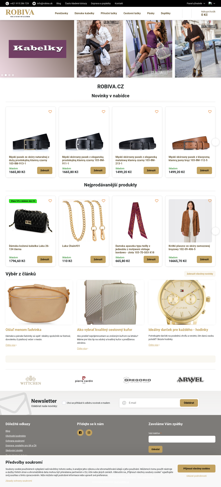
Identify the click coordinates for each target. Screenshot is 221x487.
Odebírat (189, 402)
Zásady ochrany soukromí (19, 480)
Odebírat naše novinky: (44, 406)
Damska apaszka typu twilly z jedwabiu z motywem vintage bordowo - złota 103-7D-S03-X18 (134, 249)
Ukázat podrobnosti (196, 476)
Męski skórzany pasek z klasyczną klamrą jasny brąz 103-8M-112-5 (189, 158)
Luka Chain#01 (71, 245)
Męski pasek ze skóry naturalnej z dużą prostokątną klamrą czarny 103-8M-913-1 (29, 160)
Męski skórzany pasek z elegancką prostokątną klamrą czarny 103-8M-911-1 (83, 160)
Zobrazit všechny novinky (200, 273)
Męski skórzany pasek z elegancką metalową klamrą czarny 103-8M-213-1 (136, 160)
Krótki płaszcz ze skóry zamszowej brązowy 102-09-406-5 (189, 247)
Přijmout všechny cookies (196, 468)
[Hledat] (186, 13)
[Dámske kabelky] (110, 49)
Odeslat (155, 449)
